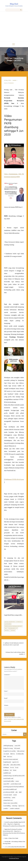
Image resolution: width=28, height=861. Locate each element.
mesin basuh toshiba (8, 781)
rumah (15, 794)
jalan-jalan (6, 764)
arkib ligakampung (8, 745)
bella (5, 838)
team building (7, 805)
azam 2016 (17, 745)
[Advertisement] (14, 27)
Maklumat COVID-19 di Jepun (14, 479)
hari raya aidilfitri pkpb (10, 621)
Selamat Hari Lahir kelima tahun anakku (15, 653)
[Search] (20, 9)
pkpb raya (13, 630)
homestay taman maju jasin (10, 759)
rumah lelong (6, 797)
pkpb (6, 628)
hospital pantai (7, 762)
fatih (4, 756)
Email (6, 698)
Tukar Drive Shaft (13, 838)
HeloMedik (7, 841)
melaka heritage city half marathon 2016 (14, 775)
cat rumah (6, 753)
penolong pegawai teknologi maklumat (13, 786)
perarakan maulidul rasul (9, 789)
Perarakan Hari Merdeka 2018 (17, 846)
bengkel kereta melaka (9, 751)
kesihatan (5, 770)
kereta (12, 767)
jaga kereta (15, 762)
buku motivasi (20, 751)
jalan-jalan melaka (15, 764)
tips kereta (21, 805)
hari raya (9, 756)
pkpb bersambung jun (12, 628)
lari (11, 770)
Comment (7, 674)
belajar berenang (8, 748)
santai (14, 80)
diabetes (12, 753)
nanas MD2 (6, 784)
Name (6, 691)
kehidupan (6, 767)
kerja (16, 767)
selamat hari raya (8, 800)
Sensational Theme (14, 858)
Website (6, 705)
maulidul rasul (7, 773)
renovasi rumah (7, 794)
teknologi (14, 805)
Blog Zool (14, 4)
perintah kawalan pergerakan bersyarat (13, 626)
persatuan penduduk (8, 792)
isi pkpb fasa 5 (19, 621)
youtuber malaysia (14, 808)
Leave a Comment (9, 83)
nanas (17, 781)
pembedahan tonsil (16, 784)
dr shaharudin (20, 753)
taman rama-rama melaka (10, 803)
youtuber (5, 808)
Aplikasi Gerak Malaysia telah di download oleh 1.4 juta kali (13, 644)
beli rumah (17, 748)
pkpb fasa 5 (7, 630)
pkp (17, 792)
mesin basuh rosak (8, 778)
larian (14, 770)
